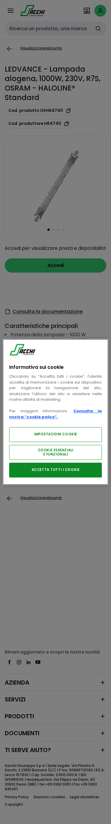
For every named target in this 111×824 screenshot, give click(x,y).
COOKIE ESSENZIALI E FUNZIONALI (55, 452)
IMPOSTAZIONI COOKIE (55, 434)
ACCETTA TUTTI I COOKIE (56, 470)
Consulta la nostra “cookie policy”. (55, 414)
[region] (55, 412)
